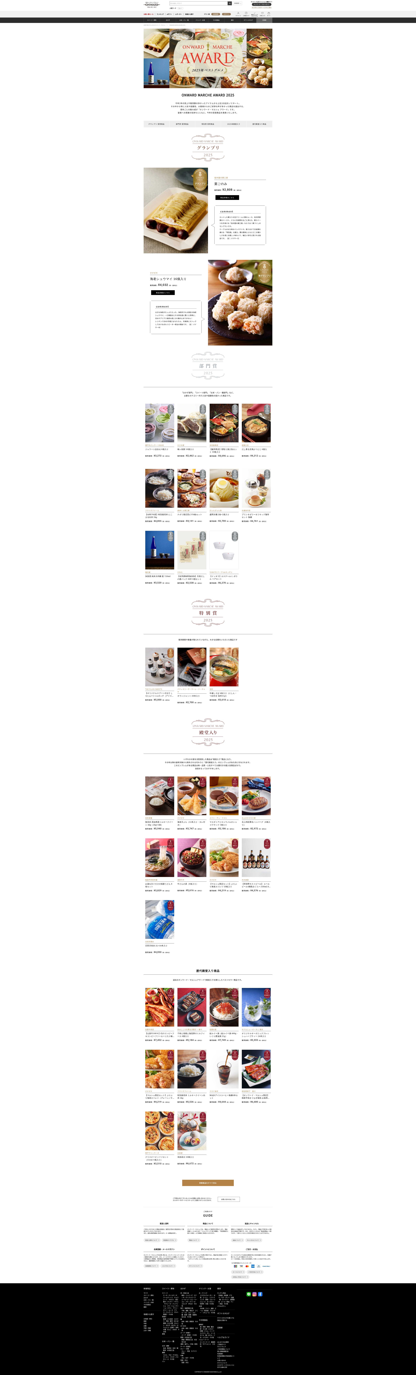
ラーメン (166, 1357)
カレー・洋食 (184, 1349)
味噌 (208, 1327)
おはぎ (175, 1329)
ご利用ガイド (246, 15)
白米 (164, 1348)
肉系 (183, 1321)
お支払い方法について (239, 1277)
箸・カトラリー (224, 1299)
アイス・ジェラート (170, 1311)
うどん (165, 1355)
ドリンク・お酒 (200, 20)
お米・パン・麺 (184, 20)
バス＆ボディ (221, 1306)
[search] (230, 3)
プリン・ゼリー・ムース (170, 1309)
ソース (213, 1333)
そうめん (175, 1355)
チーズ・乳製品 (185, 1346)
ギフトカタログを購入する (225, 1318)
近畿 (145, 1326)
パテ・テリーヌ (190, 1302)
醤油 (212, 1327)
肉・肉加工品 (184, 1293)
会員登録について (150, 1266)
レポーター (178, 14)
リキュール (206, 1313)
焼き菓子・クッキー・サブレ (171, 1300)
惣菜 (183, 1362)
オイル (202, 1335)
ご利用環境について (223, 1349)
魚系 (187, 1321)
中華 (181, 1355)
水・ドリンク (203, 1293)
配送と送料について (151, 1240)
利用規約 (220, 1354)
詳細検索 (236, 3)
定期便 (264, 20)
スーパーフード (205, 1342)
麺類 (163, 1352)
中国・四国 (147, 1328)
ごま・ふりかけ (207, 1336)
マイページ (238, 15)
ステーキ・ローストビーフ (189, 1296)
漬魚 (187, 1310)
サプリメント (207, 1344)
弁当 (187, 1362)
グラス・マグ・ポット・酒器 (226, 1296)
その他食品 (216, 20)
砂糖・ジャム (204, 1331)
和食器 (226, 1295)
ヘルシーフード (204, 1340)
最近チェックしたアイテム (254, 15)
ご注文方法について (254, 1272)
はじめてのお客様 (223, 1342)
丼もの (190, 1304)
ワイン (207, 1308)
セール (149, 14)
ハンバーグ (189, 1295)
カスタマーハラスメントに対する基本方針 (225, 1366)
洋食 (188, 1351)
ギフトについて (222, 1363)
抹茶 (177, 1327)
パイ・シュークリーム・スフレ (170, 1307)
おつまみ (183, 1326)
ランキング (160, 14)
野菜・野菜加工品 (187, 1340)
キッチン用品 (221, 1293)
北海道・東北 (148, 1319)
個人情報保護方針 (223, 1351)
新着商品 (147, 1288)
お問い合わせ (221, 1360)
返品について (237, 1240)
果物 (163, 1334)
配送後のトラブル (168, 1240)
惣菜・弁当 (184, 1360)
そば (170, 1355)
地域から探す (189, 14)
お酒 (200, 1306)
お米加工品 (170, 1350)
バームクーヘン (168, 1297)
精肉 (183, 1295)
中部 (145, 1323)
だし (208, 1333)
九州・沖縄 (147, 1330)
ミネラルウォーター (206, 1295)
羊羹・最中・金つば (172, 1321)
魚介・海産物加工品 (186, 1308)
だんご (169, 1329)
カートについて (237, 1272)
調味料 (201, 1324)
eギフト (169, 14)
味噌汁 (189, 1335)
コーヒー (205, 1297)
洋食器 (220, 1295)
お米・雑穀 (165, 1346)
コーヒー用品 (225, 1302)
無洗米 (169, 1348)
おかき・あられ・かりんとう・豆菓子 (170, 1326)
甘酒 (206, 1304)
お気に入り (262, 15)
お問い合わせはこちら (228, 1199)
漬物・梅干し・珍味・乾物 (188, 1344)
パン (163, 1361)
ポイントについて (194, 1266)
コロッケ (184, 1304)
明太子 (192, 1310)
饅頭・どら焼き (168, 1319)
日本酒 (202, 1308)
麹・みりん (208, 1335)
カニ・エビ (191, 1313)
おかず (168, 20)
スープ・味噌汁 (185, 1333)
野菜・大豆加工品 (186, 1337)
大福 (164, 1329)
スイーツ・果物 (151, 20)
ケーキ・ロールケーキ (170, 1295)
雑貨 (232, 20)
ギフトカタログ (248, 20)
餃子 (187, 1358)
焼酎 (212, 1308)
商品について (193, 1240)
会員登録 (215, 14)
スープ (184, 1335)
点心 (183, 1358)
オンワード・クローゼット (261, 4)
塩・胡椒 (203, 1327)
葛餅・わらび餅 (168, 1323)
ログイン (226, 14)
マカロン (171, 1299)
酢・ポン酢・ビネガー (207, 1329)
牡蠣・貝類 (187, 1315)
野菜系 (192, 1321)
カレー (180, 8)
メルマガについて (167, 1266)
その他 (171, 1314)
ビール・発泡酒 (208, 1309)
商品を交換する (222, 1320)
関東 (145, 1321)
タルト (176, 1312)
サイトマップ (221, 1347)
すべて (146, 1293)
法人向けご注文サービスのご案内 (261, 7)
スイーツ (165, 1293)
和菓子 (164, 1317)
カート (268, 15)
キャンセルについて (253, 1240)
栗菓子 (165, 1314)
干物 (183, 1310)
